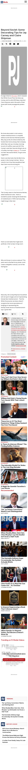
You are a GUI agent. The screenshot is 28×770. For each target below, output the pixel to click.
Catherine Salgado (6, 587)
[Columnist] (6, 321)
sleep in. (16, 150)
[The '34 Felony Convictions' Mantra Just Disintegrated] (14, 500)
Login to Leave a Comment (14, 659)
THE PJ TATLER (11, 354)
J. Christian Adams (6, 41)
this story (14, 96)
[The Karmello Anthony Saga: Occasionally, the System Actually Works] (14, 549)
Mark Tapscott (5, 538)
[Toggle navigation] (25, 1)
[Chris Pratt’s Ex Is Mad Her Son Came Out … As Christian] (14, 574)
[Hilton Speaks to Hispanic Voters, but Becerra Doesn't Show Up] (14, 621)
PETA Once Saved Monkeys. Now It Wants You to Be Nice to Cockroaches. (13, 730)
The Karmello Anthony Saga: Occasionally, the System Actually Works (12, 560)
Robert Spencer (5, 610)
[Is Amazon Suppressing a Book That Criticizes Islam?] (14, 598)
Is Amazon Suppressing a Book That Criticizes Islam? (13, 608)
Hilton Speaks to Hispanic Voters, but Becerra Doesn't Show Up (12, 632)
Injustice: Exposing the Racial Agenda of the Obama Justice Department (18, 328)
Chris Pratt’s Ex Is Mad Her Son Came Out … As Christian (13, 584)
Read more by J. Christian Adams (18, 349)
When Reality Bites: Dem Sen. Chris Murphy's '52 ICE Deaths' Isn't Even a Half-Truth (13, 535)
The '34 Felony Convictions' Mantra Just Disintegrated (12, 510)
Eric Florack (4, 513)
